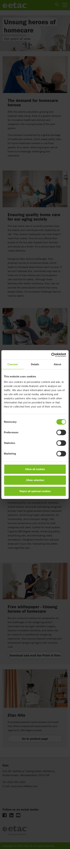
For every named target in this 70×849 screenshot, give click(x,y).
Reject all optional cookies (35, 491)
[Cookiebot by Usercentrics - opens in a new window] (51, 355)
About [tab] (57, 364)
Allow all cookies (35, 469)
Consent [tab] (12, 364)
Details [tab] (35, 364)
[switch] (61, 432)
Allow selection (35, 480)
